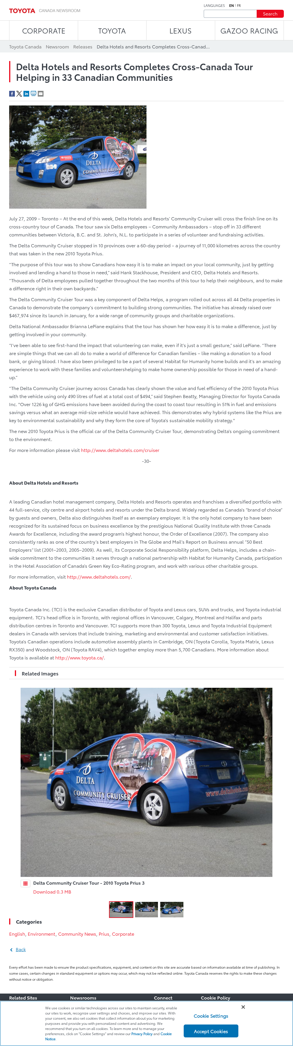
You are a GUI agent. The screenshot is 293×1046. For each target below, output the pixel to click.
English (17, 933)
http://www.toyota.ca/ (79, 657)
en (231, 5)
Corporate (123, 933)
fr (239, 5)
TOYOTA (112, 30)
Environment (42, 933)
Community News (77, 933)
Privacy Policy (142, 1033)
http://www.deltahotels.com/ (99, 576)
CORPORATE (43, 30)
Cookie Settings (211, 1015)
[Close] (243, 1007)
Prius (104, 933)
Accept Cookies (211, 1031)
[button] (121, 909)
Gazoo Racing (249, 30)
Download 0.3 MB (52, 891)
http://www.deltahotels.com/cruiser (120, 449)
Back (21, 949)
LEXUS (180, 30)
